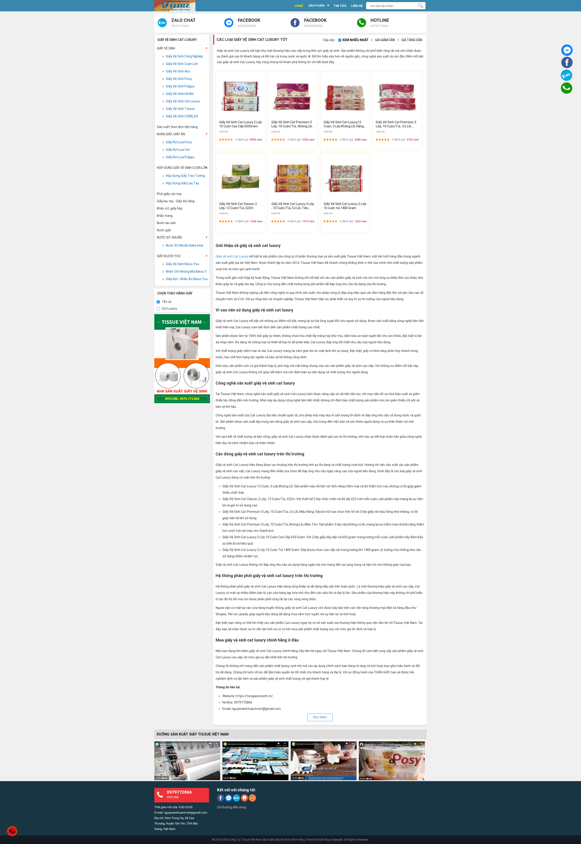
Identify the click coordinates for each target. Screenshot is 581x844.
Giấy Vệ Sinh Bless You (182, 264)
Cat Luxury (169, 308)
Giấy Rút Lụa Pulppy (180, 157)
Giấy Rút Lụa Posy (179, 142)
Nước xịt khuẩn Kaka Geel (184, 245)
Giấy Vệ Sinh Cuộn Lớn (182, 64)
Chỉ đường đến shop (231, 807)
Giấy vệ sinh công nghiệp (184, 56)
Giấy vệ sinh (166, 48)
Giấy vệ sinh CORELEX (182, 116)
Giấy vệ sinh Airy (178, 71)
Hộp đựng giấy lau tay (182, 183)
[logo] (179, 5)
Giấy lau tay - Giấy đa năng (175, 201)
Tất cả (166, 302)
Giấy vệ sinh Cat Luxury (232, 256)
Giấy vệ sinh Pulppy (180, 86)
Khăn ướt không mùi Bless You (187, 271)
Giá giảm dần (385, 40)
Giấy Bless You (169, 256)
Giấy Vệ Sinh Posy (179, 79)
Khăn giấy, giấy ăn (171, 134)
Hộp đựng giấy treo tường (185, 176)
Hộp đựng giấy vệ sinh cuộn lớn (182, 168)
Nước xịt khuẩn (169, 237)
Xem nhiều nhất (355, 40)
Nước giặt (164, 230)
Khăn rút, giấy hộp (169, 208)
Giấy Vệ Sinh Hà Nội (180, 94)
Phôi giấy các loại (169, 194)
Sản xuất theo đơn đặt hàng (177, 127)
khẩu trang (164, 215)
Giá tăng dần (411, 40)
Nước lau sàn (166, 223)
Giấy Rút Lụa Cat (178, 149)
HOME (298, 5)
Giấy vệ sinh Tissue (180, 109)
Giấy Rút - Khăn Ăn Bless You (187, 279)
